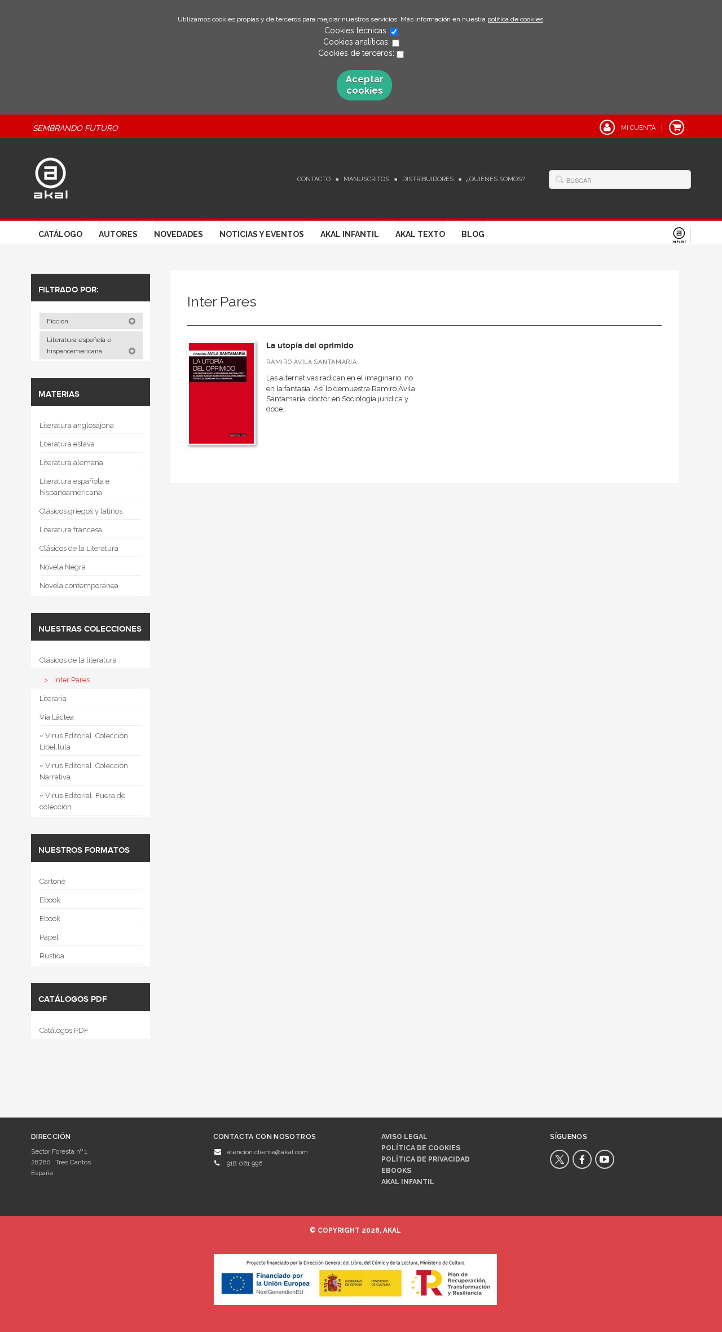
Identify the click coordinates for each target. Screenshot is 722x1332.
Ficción (58, 321)
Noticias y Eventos (261, 234)
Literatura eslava (67, 444)
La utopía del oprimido (310, 345)
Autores (118, 234)
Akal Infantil (349, 234)
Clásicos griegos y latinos (80, 511)
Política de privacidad (425, 1159)
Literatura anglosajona (76, 425)
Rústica (51, 956)
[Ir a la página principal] (50, 176)
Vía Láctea (56, 717)
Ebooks (396, 1171)
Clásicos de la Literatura (78, 548)
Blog (473, 234)
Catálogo (60, 234)
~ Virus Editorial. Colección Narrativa (83, 771)
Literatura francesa (70, 529)
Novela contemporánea (78, 585)
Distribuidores (428, 179)
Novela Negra (62, 567)
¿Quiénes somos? (495, 179)
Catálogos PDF (64, 1030)
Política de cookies (420, 1148)
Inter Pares (72, 680)
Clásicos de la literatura (78, 660)
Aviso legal (404, 1137)
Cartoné (52, 881)
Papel (49, 937)
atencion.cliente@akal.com (267, 1152)
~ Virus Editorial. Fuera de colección (82, 801)
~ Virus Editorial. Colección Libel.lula (83, 741)
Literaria (53, 698)
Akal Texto (420, 234)
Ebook (49, 900)
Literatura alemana (71, 462)
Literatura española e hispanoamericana (79, 345)
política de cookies (515, 19)
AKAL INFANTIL (407, 1182)
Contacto (314, 179)
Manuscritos (366, 179)
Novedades (178, 234)
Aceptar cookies (365, 85)
